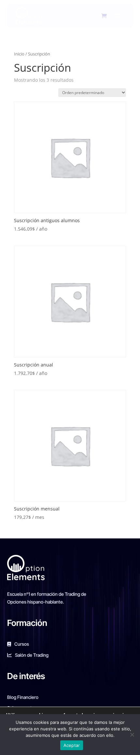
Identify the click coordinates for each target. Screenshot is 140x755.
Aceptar (71, 745)
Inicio (19, 54)
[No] (132, 734)
